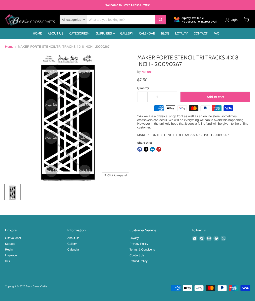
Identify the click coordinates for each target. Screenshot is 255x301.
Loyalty (134, 238)
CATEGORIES (78, 33)
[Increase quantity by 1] (172, 97)
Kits (7, 261)
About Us (73, 238)
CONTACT (201, 33)
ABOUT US (55, 33)
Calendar (73, 249)
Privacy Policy (138, 243)
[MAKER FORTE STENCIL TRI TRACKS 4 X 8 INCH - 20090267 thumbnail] (12, 192)
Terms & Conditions (142, 249)
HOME (37, 33)
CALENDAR (147, 33)
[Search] (160, 19)
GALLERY (126, 33)
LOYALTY (181, 33)
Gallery (72, 243)
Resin (9, 249)
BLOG (165, 33)
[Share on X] (146, 149)
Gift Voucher (13, 238)
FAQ (216, 33)
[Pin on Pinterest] (158, 149)
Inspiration (11, 255)
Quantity (143, 88)
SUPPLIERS (104, 33)
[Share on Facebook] (139, 149)
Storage (10, 243)
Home (9, 46)
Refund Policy (138, 261)
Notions (146, 71)
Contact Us (136, 255)
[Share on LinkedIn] (152, 149)
